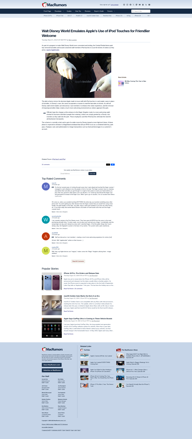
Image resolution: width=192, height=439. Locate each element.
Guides (69, 11)
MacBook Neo (107, 15)
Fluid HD (68, 430)
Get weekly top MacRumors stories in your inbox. (78, 170)
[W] (46, 223)
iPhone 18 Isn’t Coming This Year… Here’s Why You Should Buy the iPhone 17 (101, 377)
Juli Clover (44, 385)
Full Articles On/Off (56, 430)
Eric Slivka (60, 379)
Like (61, 211)
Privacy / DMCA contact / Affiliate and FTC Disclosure (55, 424)
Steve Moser (45, 412)
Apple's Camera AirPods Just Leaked (101, 356)
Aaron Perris (61, 412)
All (149, 15)
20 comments (78, 288)
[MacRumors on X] (133, 5)
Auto (72, 430)
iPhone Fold (59, 15)
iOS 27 (70, 15)
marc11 (54, 183)
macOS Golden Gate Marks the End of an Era (82, 296)
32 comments (46, 164)
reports (52, 50)
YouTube (87, 350)
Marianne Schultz (62, 399)
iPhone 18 (138, 15)
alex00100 (55, 233)
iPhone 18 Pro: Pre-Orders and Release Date (81, 273)
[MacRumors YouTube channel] (140, 5)
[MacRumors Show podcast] (124, 5)
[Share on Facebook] (113, 165)
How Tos (78, 11)
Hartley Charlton (46, 399)
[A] (46, 240)
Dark (79, 430)
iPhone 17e (119, 15)
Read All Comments (78, 261)
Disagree (65, 211)
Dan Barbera (45, 406)
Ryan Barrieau (61, 406)
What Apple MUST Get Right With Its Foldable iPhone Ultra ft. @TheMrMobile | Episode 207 (138, 355)
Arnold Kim (45, 379)
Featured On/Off (46, 430)
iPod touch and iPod (58, 159)
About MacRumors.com (51, 365)
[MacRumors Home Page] (54, 5)
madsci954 (55, 247)
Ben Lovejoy (73, 40)
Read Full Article (68, 288)
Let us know (114, 4)
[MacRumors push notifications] (143, 5)
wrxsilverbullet (56, 216)
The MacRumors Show (130, 350)
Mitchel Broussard (46, 392)
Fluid (63, 430)
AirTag (128, 15)
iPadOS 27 (79, 15)
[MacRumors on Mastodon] (137, 5)
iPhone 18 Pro (48, 15)
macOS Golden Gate (93, 15)
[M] (46, 190)
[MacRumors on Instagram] (127, 5)
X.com (46, 382)
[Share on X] (108, 165)
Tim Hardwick (61, 392)
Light (75, 430)
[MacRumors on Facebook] (131, 5)
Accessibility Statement (47, 427)
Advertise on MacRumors (52, 370)
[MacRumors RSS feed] (146, 5)
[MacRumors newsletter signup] (149, 5)
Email (43, 382)
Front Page (47, 11)
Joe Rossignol (93, 275)
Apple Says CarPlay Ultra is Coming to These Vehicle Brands (88, 319)
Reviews (87, 11)
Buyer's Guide (99, 11)
